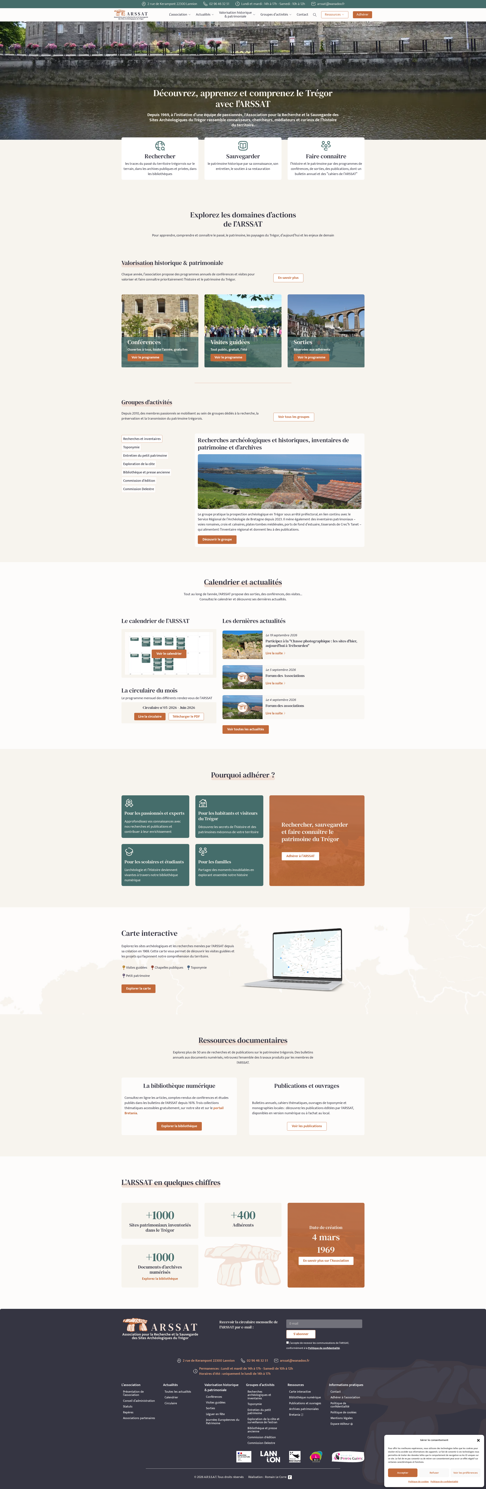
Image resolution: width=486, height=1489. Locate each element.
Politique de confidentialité (444, 1481)
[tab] (142, 439)
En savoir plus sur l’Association (326, 1261)
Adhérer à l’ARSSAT (300, 856)
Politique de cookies (418, 1481)
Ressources (333, 14)
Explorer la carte (138, 988)
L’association (178, 14)
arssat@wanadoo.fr (294, 1361)
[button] (478, 1440)
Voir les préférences (465, 1472)
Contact (302, 14)
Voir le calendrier (169, 654)
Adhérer (362, 14)
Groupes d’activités (274, 14)
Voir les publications (307, 1126)
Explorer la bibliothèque (179, 1126)
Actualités (203, 14)
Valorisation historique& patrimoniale (235, 14)
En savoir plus (288, 278)
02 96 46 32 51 (219, 4)
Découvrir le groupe (217, 539)
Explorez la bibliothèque (160, 1279)
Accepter (402, 1472)
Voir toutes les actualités (245, 729)
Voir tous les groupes (293, 417)
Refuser (434, 1472)
